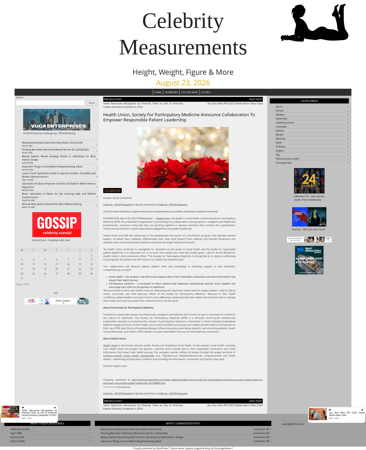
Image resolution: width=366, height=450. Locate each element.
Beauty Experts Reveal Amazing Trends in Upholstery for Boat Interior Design (142, 437)
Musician (280, 138)
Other (279, 142)
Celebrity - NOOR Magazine (118, 204)
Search (19, 97)
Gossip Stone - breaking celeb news (51, 240)
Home (158, 92)
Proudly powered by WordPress (150, 448)
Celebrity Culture (285, 122)
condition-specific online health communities (128, 355)
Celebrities (171, 92)
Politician (281, 146)
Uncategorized (284, 162)
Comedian (281, 126)
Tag (277, 154)
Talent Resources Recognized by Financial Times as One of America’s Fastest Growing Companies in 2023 (39, 412)
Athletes (280, 114)
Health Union (163, 218)
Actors (205, 92)
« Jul (55, 292)
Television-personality (287, 158)
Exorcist (296, 229)
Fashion (280, 130)
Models (280, 134)
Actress (280, 110)
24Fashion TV (301, 196)
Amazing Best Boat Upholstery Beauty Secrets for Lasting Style (55, 149)
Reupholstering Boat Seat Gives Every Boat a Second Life (52, 142)
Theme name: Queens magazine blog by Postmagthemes (200, 448)
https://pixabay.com (123, 387)
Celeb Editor (126, 198)
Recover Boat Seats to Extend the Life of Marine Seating (51, 204)
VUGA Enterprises (32, 133)
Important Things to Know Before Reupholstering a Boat (52, 166)
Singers (280, 150)
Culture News (189, 92)
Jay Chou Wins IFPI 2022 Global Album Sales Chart (235, 103)
